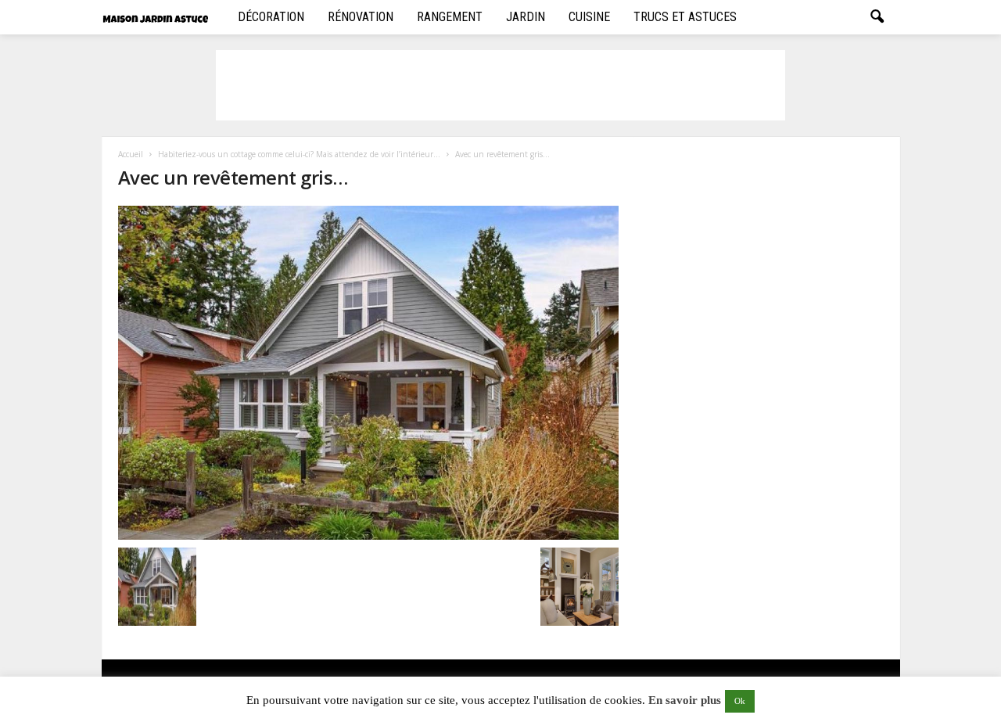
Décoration (271, 16)
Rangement (450, 16)
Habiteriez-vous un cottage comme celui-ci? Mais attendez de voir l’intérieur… (299, 154)
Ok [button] (739, 701)
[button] (876, 17)
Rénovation (360, 16)
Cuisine (589, 16)
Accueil (130, 154)
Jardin (525, 16)
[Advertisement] (500, 85)
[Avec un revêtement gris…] (368, 373)
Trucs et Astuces (685, 16)
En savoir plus (684, 700)
